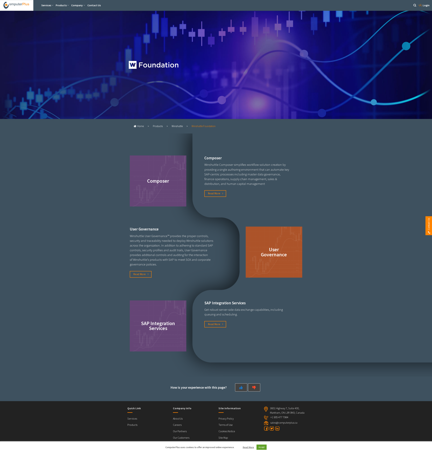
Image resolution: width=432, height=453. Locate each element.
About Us (178, 418)
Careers (177, 424)
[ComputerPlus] (19, 5)
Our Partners (180, 431)
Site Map (223, 437)
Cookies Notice (227, 431)
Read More (248, 447)
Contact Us (94, 5)
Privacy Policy (226, 418)
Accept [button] (262, 447)
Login (426, 5)
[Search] (414, 5)
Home (140, 126)
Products (61, 5)
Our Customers (181, 437)
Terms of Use (226, 424)
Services (46, 5)
